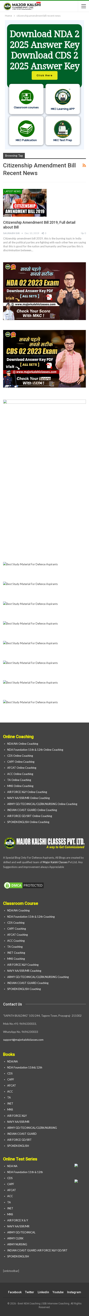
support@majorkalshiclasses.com (23, 1039)
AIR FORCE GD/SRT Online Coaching (29, 816)
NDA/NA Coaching (18, 910)
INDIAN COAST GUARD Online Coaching (32, 810)
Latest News (12, 191)
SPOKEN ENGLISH (18, 1145)
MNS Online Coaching (20, 786)
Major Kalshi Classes (55, 862)
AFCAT (11, 1085)
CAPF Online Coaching (20, 761)
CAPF (10, 1079)
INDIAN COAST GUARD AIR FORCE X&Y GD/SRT (37, 1250)
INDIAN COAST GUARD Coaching (27, 983)
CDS (10, 1073)
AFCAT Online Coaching (21, 767)
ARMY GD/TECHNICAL (21, 1232)
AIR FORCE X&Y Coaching (22, 964)
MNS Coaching (16, 958)
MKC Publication (26, 140)
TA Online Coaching (19, 780)
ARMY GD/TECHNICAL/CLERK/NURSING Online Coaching (42, 804)
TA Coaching (15, 946)
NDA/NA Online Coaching (22, 743)
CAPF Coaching (16, 928)
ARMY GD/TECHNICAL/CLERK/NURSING (32, 1127)
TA (9, 1097)
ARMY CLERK (15, 1238)
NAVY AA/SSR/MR (18, 1121)
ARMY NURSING (17, 1244)
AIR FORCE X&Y (17, 1115)
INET (10, 1103)
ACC (10, 1091)
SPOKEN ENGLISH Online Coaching (28, 822)
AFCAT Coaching (17, 934)
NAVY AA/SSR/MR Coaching (24, 970)
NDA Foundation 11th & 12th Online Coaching (35, 749)
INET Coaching (16, 952)
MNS (10, 1109)
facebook (15, 1292)
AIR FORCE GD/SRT (19, 1139)
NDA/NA (12, 1061)
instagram (74, 1292)
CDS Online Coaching (20, 755)
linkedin (43, 1292)
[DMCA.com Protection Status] (23, 885)
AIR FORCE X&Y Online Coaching (27, 792)
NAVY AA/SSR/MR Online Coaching (28, 798)
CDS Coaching (15, 922)
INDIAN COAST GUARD (22, 1133)
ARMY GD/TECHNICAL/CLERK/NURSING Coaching (38, 977)
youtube (58, 1292)
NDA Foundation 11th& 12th (24, 1067)
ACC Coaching (16, 940)
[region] (44, 85)
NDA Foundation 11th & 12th (25, 1172)
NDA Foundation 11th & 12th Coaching (31, 916)
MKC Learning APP (63, 108)
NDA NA (12, 1166)
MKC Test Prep (62, 140)
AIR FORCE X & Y (17, 1220)
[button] (44, 85)
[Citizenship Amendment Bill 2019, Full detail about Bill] (25, 203)
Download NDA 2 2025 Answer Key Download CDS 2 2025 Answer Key (44, 49)
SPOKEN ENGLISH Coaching (24, 989)
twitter (29, 1292)
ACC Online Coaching (20, 774)
